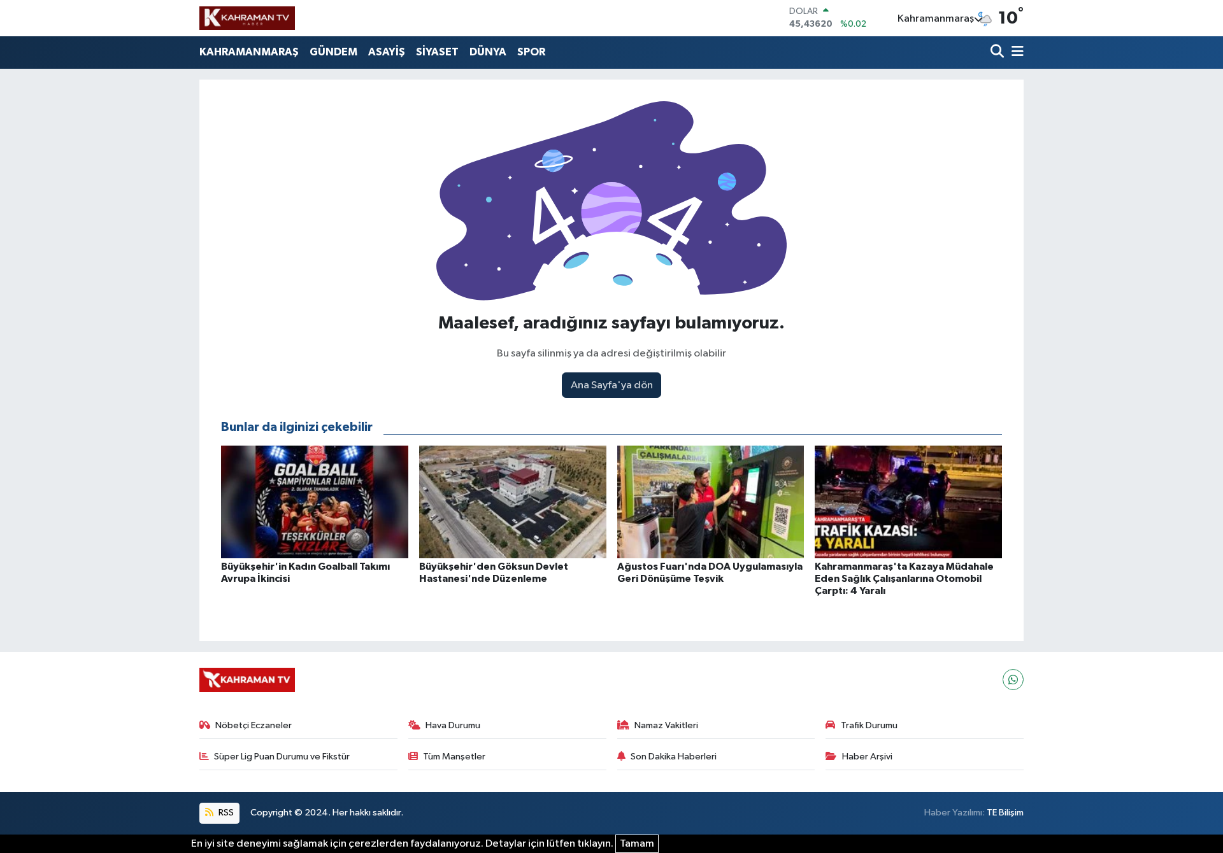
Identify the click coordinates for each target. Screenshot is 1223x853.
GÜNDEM (333, 51)
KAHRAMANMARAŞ (249, 51)
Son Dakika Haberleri (674, 756)
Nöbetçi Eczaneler (253, 725)
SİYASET (437, 51)
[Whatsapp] (1013, 679)
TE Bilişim (1005, 812)
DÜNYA (487, 51)
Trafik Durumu (869, 725)
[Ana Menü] (1015, 52)
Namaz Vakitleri (666, 725)
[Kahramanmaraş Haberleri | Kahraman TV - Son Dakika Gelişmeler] (247, 18)
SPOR (531, 51)
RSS (225, 812)
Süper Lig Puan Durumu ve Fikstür (282, 756)
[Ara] (998, 52)
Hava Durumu (453, 725)
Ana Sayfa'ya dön (612, 385)
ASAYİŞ (386, 51)
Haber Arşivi (867, 756)
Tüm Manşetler (454, 756)
